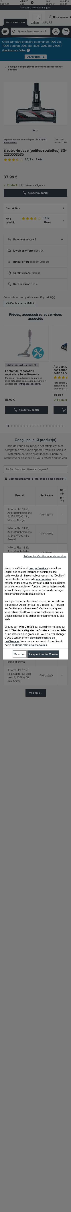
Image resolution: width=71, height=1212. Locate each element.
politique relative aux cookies (29, 644)
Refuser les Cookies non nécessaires (44, 556)
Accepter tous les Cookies (43, 654)
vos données (43, 579)
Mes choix (19, 654)
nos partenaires (38, 568)
